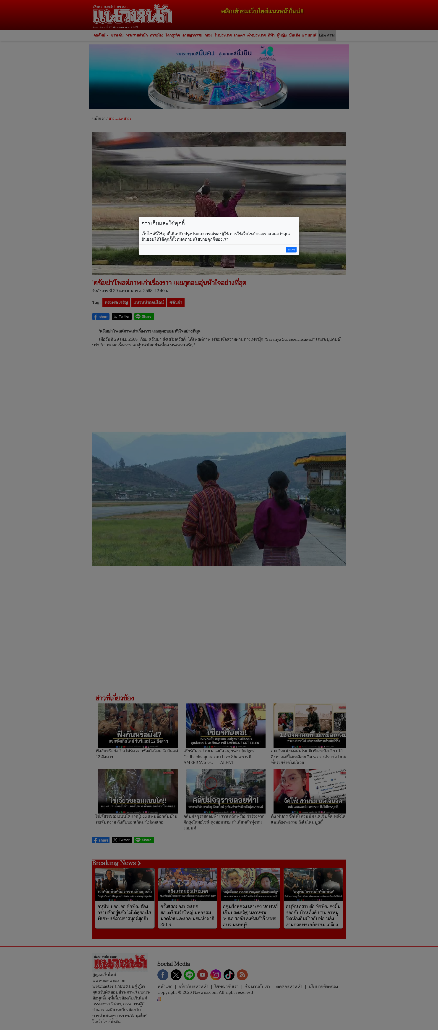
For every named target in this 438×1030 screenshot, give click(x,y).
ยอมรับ (291, 249)
